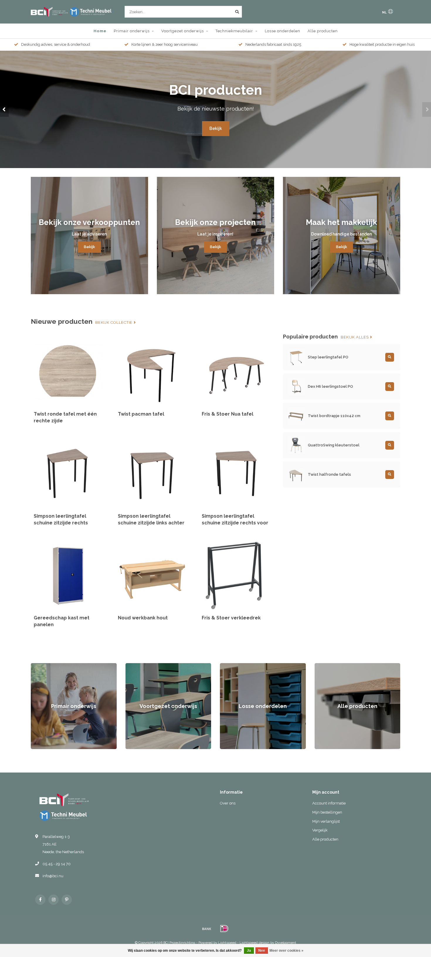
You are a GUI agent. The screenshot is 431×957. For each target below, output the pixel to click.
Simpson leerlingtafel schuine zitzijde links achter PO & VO (151, 522)
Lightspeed (227, 943)
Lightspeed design (254, 943)
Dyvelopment (285, 943)
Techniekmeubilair (234, 31)
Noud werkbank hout (143, 618)
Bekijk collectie (114, 323)
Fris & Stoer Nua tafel (227, 414)
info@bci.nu (53, 876)
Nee (261, 950)
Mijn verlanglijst (326, 821)
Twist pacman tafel (141, 414)
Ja (249, 950)
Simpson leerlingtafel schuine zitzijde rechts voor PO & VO (235, 522)
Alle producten (323, 31)
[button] (4, 109)
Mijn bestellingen (327, 812)
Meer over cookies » (286, 950)
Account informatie (329, 803)
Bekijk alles (355, 337)
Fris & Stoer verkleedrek (231, 618)
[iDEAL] (224, 928)
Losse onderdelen (282, 31)
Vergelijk (320, 830)
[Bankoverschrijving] (206, 928)
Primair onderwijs (132, 31)
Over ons (227, 803)
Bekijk (215, 128)
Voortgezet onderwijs (182, 31)
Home (100, 31)
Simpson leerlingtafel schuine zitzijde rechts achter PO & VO (61, 522)
